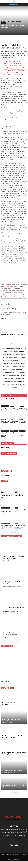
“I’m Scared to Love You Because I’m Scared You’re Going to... (20, 527)
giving (14, 219)
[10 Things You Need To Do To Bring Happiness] (14, 574)
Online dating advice (5, 507)
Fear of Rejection (18, 21)
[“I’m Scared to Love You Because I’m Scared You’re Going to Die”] (21, 520)
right (16, 100)
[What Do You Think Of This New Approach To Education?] (5, 417)
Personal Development (5, 21)
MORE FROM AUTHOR (9, 398)
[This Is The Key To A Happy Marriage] (14, 765)
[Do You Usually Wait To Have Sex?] (21, 504)
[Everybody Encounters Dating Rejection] (21, 488)
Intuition (12, 406)
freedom (7, 318)
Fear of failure (22, 431)
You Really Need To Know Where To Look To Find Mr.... (7, 495)
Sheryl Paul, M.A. (5, 788)
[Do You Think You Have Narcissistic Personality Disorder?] (14, 548)
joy (15, 318)
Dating (2, 492)
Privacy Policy (15, 854)
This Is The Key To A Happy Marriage (12, 770)
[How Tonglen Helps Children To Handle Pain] (14, 782)
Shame (11, 419)
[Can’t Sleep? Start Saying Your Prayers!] (23, 404)
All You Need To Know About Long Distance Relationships (11, 720)
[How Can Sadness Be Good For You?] (14, 429)
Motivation (3, 419)
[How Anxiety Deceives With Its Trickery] (23, 417)
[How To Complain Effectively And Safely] (5, 404)
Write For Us (8, 854)
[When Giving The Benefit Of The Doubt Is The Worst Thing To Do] (14, 404)
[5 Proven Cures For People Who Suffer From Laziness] (23, 429)
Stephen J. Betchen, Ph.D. (7, 722)
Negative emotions (3, 406)
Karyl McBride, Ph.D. (7, 560)
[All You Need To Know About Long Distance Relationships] (14, 716)
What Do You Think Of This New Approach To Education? (5, 422)
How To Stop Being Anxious (20, 334)
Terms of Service (22, 854)
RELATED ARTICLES (9, 396)
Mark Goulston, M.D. (6, 706)
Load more (13, 532)
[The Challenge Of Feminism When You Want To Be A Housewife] (5, 429)
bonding (7, 285)
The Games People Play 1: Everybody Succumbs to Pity (7, 527)
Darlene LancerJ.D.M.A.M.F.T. (12, 611)
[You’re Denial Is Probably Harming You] (14, 599)
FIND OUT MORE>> (5, 681)
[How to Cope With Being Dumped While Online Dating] (7, 504)
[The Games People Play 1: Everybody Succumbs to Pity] (7, 520)
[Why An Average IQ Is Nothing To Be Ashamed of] (14, 417)
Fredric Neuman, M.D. (6, 739)
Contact (2, 854)
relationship (7, 286)
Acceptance (12, 21)
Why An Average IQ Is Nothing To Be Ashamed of (14, 422)
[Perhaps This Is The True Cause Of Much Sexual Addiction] (14, 625)
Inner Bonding (3, 22)
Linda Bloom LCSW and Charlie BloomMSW (12, 586)
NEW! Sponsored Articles (14, 857)
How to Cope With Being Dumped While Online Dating (6, 511)
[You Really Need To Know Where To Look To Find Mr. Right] (7, 488)
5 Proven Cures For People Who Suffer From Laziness (22, 434)
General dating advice (5, 523)
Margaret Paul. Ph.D (6, 29)
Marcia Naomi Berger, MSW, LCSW (8, 772)
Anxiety (20, 419)
